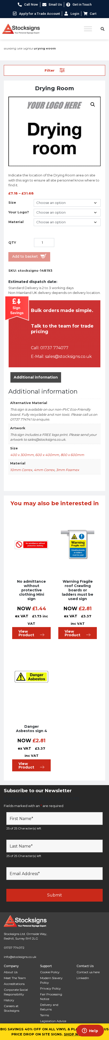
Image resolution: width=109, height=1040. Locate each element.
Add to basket (25, 256)
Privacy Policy (50, 988)
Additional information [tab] (36, 377)
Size (12, 202)
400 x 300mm (22, 455)
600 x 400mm (47, 455)
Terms (44, 1015)
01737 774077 (54, 347)
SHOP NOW (74, 1034)
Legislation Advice (53, 1021)
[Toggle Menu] (88, 28)
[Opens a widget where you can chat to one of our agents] (90, 1031)
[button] (92, 104)
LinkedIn (83, 978)
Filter (50, 70)
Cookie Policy (50, 972)
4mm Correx (44, 470)
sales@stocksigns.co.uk (68, 356)
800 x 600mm (72, 455)
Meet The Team (15, 978)
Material (16, 222)
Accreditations (14, 984)
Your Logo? (18, 212)
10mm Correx (21, 470)
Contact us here (88, 972)
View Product (26, 633)
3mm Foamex (67, 470)
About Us (10, 972)
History (9, 1000)
